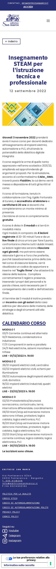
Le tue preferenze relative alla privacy (31, 559)
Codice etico (9, 498)
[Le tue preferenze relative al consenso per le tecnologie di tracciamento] (51, 564)
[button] (48, 20)
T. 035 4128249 (12, 480)
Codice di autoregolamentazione (21, 503)
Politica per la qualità (16, 494)
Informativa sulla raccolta (19, 565)
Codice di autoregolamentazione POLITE (25, 507)
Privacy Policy (11, 512)
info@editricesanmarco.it (35, 3)
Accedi (28, 7)
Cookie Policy (10, 516)
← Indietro (11, 41)
